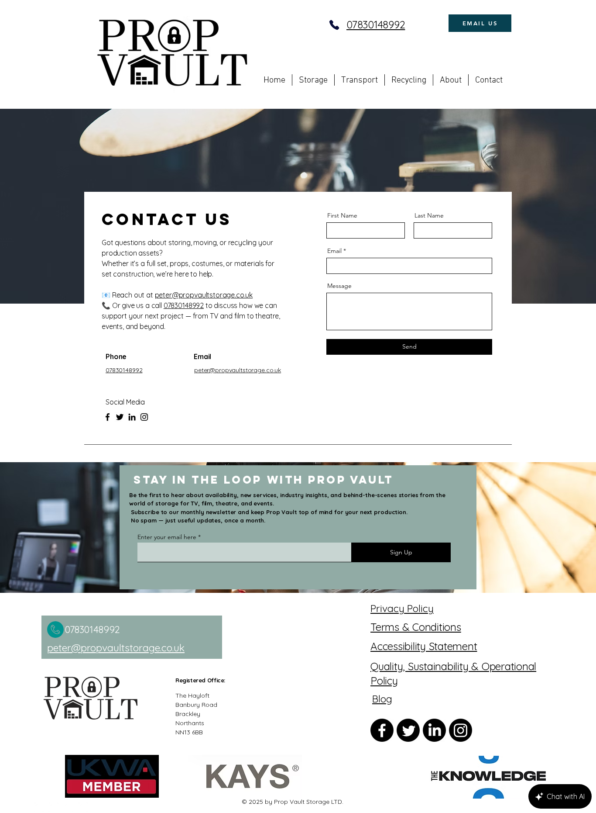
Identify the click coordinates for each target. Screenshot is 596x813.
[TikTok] (83, 807)
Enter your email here (166, 537)
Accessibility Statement (423, 646)
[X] (68, 807)
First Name (342, 215)
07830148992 (375, 24)
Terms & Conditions (415, 626)
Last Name (429, 215)
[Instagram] (144, 417)
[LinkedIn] (132, 417)
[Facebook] (108, 417)
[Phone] (334, 25)
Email (334, 251)
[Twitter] (120, 417)
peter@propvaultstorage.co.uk (204, 295)
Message (339, 286)
